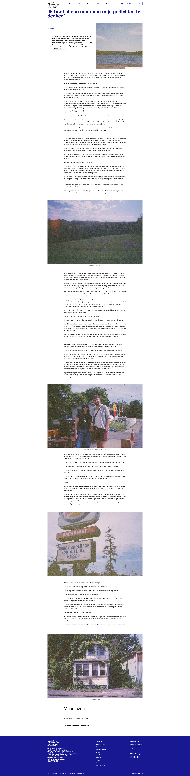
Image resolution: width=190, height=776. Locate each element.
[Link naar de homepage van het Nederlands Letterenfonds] (53, 5)
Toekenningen (91, 4)
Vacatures (98, 763)
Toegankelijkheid (80, 773)
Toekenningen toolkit (101, 749)
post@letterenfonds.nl (52, 773)
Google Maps (133, 748)
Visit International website (134, 4)
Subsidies (71, 4)
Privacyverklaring (62, 773)
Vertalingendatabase (101, 765)
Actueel (99, 4)
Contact (98, 760)
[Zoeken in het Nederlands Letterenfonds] (122, 3)
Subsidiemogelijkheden (101, 744)
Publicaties (98, 757)
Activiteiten (98, 752)
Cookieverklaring (71, 773)
